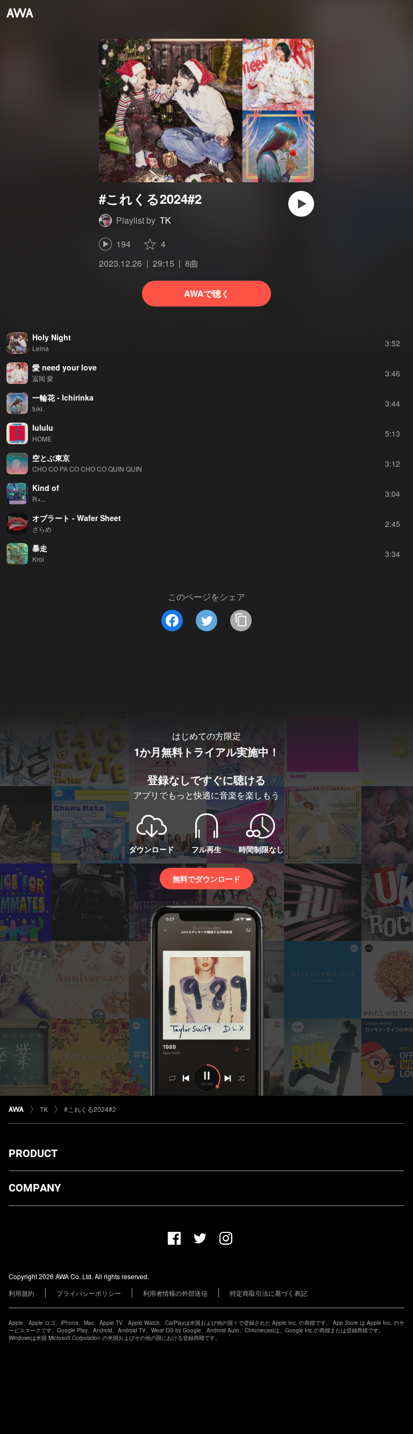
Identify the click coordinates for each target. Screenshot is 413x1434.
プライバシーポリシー (88, 1292)
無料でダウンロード (206, 878)
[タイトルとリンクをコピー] (241, 620)
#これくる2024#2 (90, 1109)
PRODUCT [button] (33, 1153)
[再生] (301, 204)
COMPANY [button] (35, 1187)
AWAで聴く (207, 293)
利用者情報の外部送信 (175, 1292)
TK (165, 220)
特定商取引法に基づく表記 (268, 1292)
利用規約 (21, 1292)
